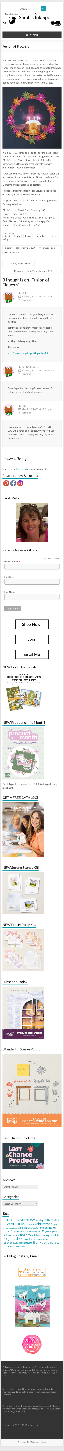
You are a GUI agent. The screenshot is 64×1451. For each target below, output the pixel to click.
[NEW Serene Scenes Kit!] (23, 873)
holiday (25, 1235)
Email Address (12, 561)
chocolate (31, 1224)
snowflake (47, 1239)
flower (15, 1231)
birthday (53, 1220)
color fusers (14, 1228)
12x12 (6, 236)
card (10, 1224)
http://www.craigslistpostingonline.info (28, 353)
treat (51, 1242)
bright (17, 236)
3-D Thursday (17, 1220)
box (4, 1224)
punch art (29, 1239)
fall (54, 1227)
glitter (54, 1232)
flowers (28, 236)
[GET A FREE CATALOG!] (23, 803)
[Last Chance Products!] (23, 1144)
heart (17, 1235)
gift (43, 1231)
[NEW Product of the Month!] (23, 728)
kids (42, 1235)
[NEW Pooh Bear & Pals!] (23, 673)
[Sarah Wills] (32, 522)
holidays (36, 1235)
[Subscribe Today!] (23, 988)
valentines (17, 1246)
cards (19, 1223)
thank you (40, 1242)
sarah (9, 247)
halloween (8, 1235)
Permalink (26, 299)
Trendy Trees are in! (19, 263)
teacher (7, 1242)
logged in (21, 468)
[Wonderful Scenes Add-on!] (32, 1055)
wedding (26, 1246)
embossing (45, 1227)
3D (27, 1220)
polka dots (53, 1235)
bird (46, 1220)
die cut (23, 1227)
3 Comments (13, 252)
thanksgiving (25, 1242)
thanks (15, 1243)
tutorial (7, 1246)
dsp (30, 1227)
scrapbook (42, 236)
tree (57, 1243)
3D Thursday (36, 1220)
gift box (48, 1232)
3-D (5, 1220)
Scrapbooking (48, 247)
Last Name (9, 592)
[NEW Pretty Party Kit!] (23, 930)
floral (6, 1231)
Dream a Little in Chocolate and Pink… (35, 271)
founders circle (33, 1231)
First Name (9, 577)
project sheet (13, 1238)
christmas (44, 1223)
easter (36, 1228)
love (46, 1235)
